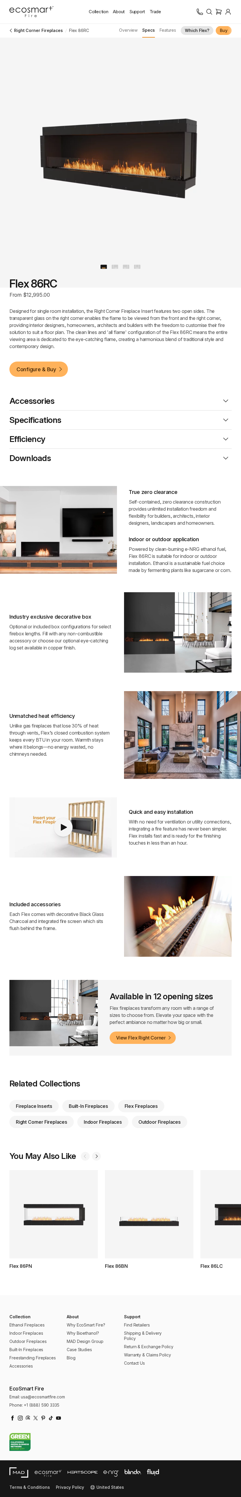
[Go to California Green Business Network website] (20, 1442)
